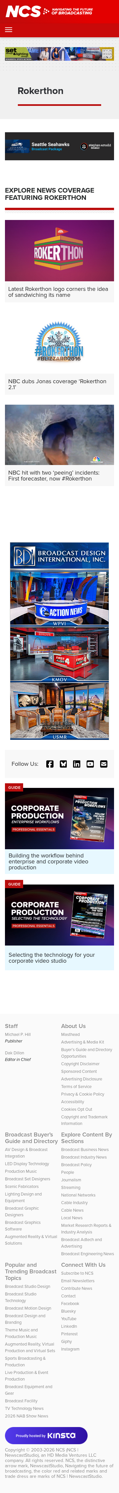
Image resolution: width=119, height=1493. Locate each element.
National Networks (78, 1195)
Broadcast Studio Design (27, 1286)
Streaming (70, 1187)
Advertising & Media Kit (82, 1042)
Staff (11, 1026)
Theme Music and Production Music (21, 1333)
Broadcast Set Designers (27, 1179)
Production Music (21, 1171)
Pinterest (69, 1334)
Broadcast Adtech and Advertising (81, 1242)
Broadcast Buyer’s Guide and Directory (31, 1137)
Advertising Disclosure (81, 1079)
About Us (73, 1026)
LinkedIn (69, 1326)
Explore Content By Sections (86, 1137)
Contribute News (76, 1288)
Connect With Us (83, 1264)
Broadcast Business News (85, 1149)
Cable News (72, 1210)
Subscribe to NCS (77, 1273)
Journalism (71, 1180)
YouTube (68, 1319)
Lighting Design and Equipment (23, 1197)
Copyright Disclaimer (80, 1064)
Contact (68, 1296)
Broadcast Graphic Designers (22, 1211)
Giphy (66, 1341)
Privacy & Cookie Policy (82, 1094)
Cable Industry (74, 1202)
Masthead (70, 1034)
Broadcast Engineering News (87, 1254)
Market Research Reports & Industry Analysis (86, 1228)
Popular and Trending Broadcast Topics (31, 1271)
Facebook (70, 1303)
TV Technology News (24, 1408)
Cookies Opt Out (76, 1109)
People (67, 1172)
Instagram (70, 1349)
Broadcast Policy (76, 1165)
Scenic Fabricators (22, 1186)
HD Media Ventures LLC (71, 1455)
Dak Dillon (14, 1053)
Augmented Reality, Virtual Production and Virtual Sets (30, 1347)
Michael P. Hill (18, 1034)
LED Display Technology (27, 1164)
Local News (72, 1218)
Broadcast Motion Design (28, 1308)
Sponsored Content (79, 1071)
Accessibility (72, 1102)
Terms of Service (76, 1086)
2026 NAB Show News (26, 1416)
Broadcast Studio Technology (20, 1297)
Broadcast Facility (21, 1401)
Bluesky (68, 1311)
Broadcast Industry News (84, 1157)
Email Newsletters (78, 1281)
